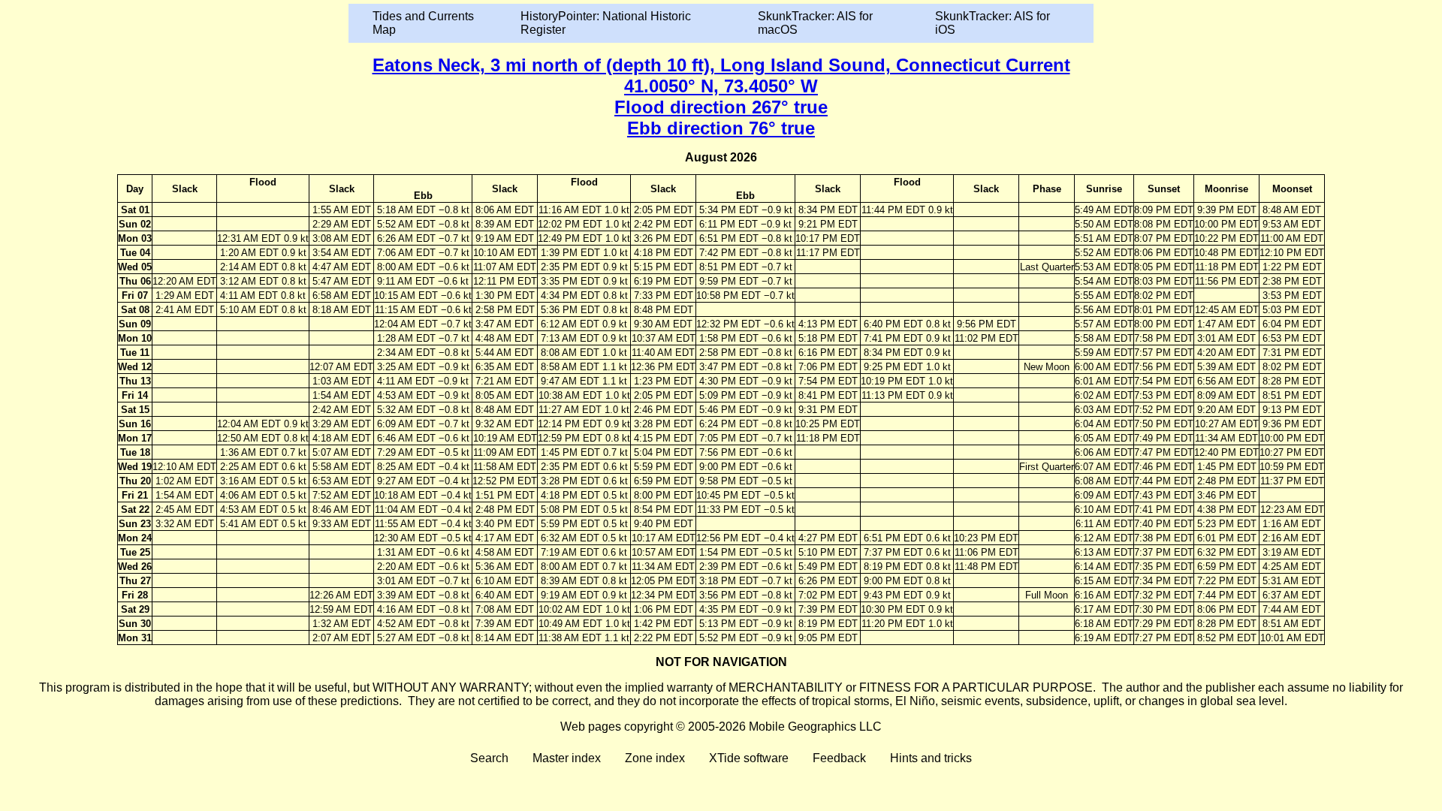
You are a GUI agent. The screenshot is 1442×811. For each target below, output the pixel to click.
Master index (566, 758)
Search (489, 758)
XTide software (749, 758)
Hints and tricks (931, 758)
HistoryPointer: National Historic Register (605, 23)
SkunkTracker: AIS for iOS (992, 23)
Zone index (655, 758)
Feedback (839, 758)
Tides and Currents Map (423, 23)
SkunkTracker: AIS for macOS (815, 23)
